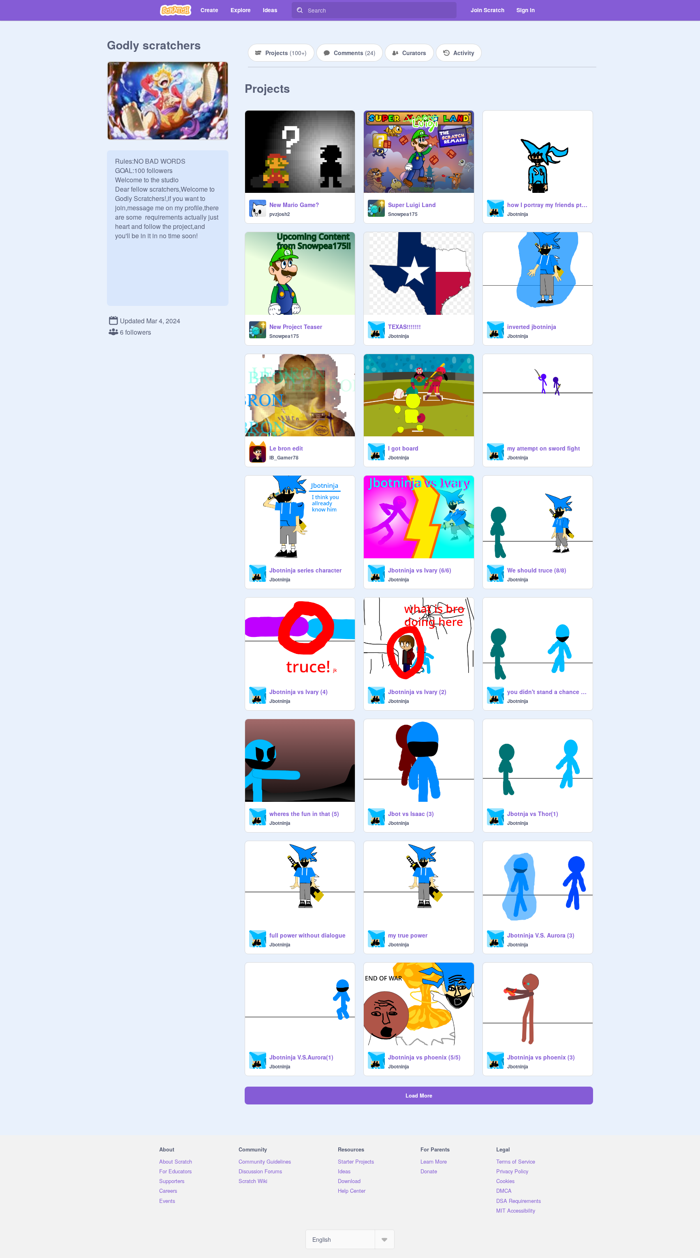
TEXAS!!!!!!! (404, 327)
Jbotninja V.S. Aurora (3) (540, 935)
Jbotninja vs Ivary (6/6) (419, 570)
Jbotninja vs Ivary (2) (417, 692)
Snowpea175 (403, 214)
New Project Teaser (295, 327)
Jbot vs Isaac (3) (411, 813)
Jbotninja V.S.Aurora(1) (301, 1057)
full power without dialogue (307, 935)
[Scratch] (175, 10)
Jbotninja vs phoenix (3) (541, 1057)
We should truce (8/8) (536, 570)
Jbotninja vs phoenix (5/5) (424, 1057)
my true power (407, 935)
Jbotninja (517, 214)
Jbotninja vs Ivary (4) (298, 692)
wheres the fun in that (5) (304, 813)
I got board (403, 448)
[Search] (300, 10)
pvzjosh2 (279, 214)
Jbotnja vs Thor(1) (532, 813)
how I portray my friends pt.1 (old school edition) (547, 205)
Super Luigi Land (412, 205)
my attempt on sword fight (543, 448)
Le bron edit (286, 448)
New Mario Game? (294, 205)
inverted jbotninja (531, 327)
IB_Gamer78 (284, 457)
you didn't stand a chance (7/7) (547, 692)
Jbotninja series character (305, 570)
